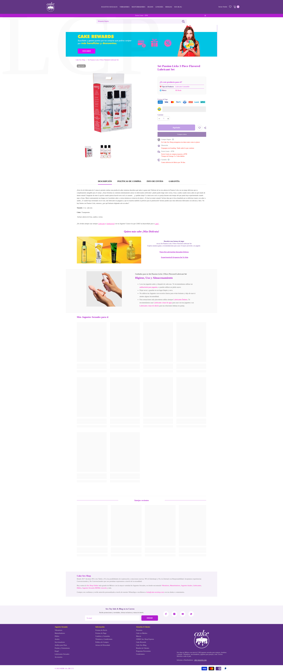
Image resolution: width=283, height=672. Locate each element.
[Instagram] (174, 614)
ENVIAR (150, 618)
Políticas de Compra (129, 181)
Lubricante (101, 224)
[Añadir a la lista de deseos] (199, 128)
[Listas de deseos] (230, 7)
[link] (104, 289)
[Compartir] (204, 128)
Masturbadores (175, 585)
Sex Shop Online (92, 585)
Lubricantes (197, 585)
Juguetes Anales (186, 585)
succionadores (195, 654)
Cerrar (205, 15)
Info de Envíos (155, 181)
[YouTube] (182, 614)
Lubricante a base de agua (163, 303)
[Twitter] (191, 614)
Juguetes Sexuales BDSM (91, 588)
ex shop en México (183, 652)
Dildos (79, 588)
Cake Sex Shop (80, 60)
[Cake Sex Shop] (141, 41)
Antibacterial (110, 224)
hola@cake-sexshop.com (155, 592)
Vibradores (165, 585)
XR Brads (178, 90)
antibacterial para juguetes (149, 287)
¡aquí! (157, 224)
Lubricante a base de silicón (149, 306)
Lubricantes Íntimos (180, 299)
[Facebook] (166, 614)
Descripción (105, 181)
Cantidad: (160, 115)
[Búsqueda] (183, 21)
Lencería (104, 588)
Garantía (174, 181)
